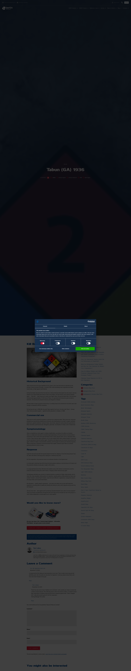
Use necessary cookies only (46, 348)
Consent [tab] (45, 326)
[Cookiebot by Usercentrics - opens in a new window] (89, 322)
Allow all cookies (85, 348)
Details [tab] (65, 326)
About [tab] (85, 326)
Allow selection (65, 348)
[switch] (58, 343)
